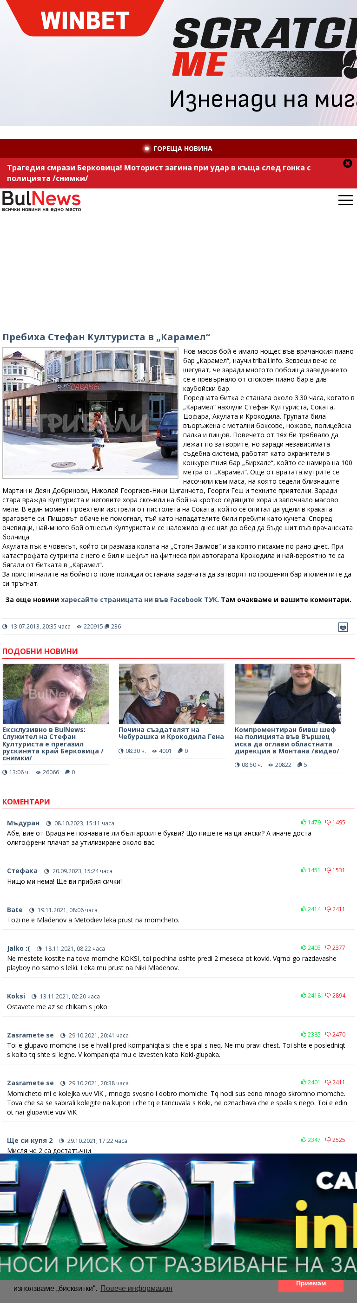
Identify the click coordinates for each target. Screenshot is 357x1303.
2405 (313, 948)
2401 (313, 1082)
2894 (338, 995)
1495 (338, 822)
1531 (338, 870)
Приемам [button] (311, 1283)
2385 (313, 1034)
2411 (338, 909)
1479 (313, 822)
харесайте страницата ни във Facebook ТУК (139, 599)
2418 (313, 995)
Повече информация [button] (136, 1288)
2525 (338, 1140)
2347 (313, 1140)
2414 (313, 909)
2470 (338, 1034)
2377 (338, 948)
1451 (313, 870)
